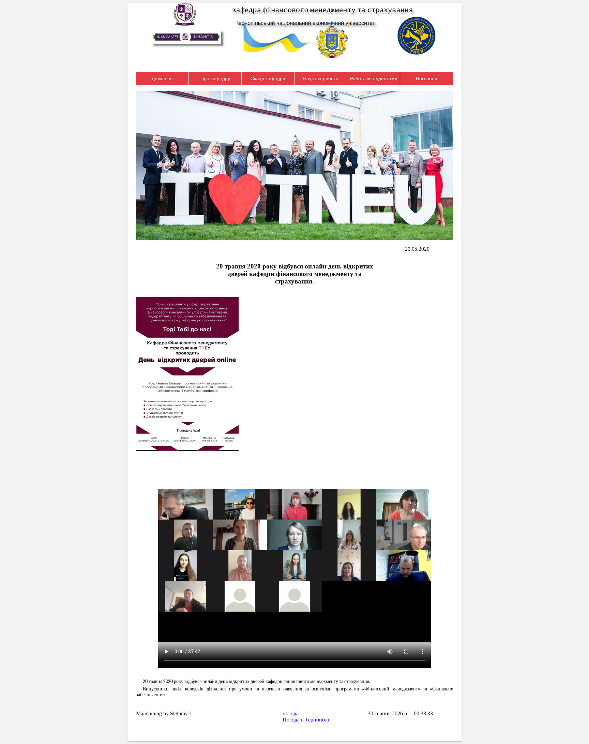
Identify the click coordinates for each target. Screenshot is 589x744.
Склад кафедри (268, 78)
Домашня (162, 78)
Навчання (426, 78)
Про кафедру (215, 78)
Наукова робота (320, 78)
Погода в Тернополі (306, 720)
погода (291, 713)
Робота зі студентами (373, 78)
